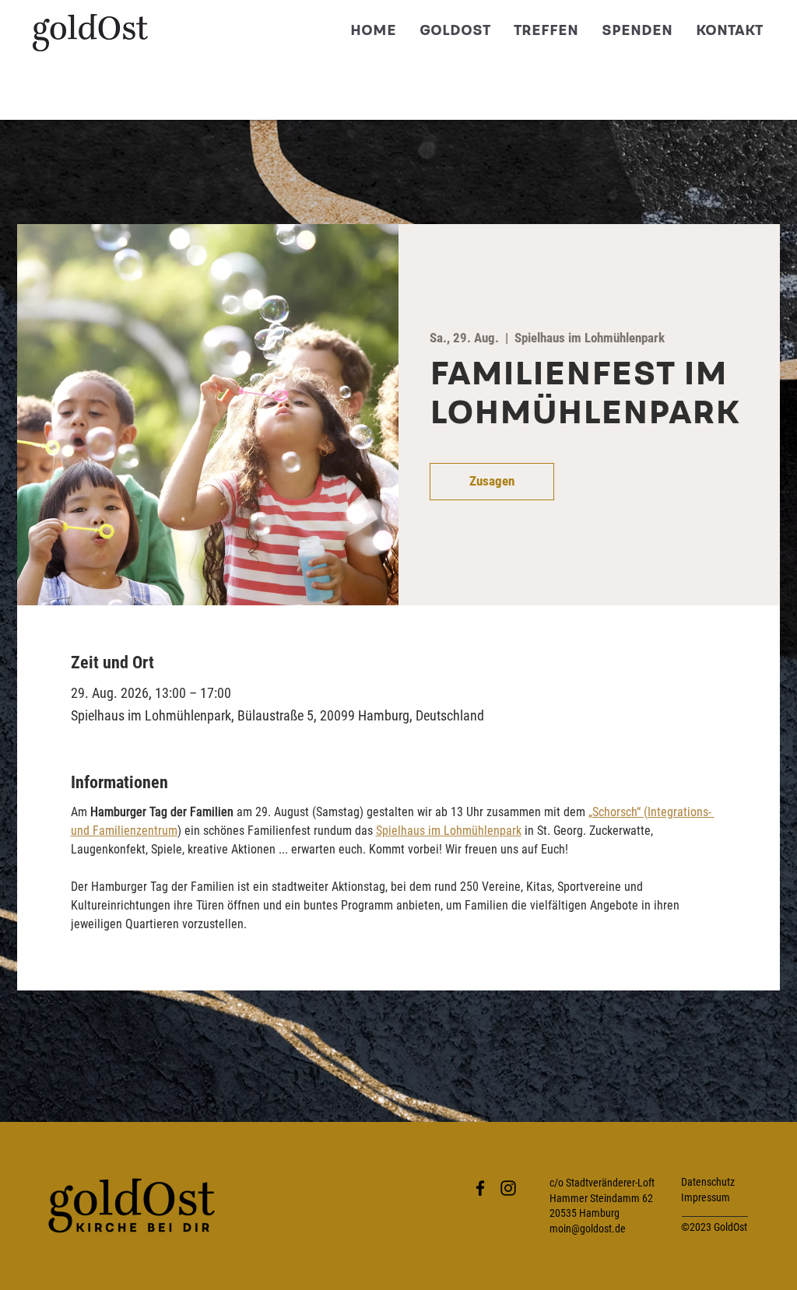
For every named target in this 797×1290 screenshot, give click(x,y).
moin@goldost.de (587, 1228)
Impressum (705, 1197)
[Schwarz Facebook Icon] (480, 1188)
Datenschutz (708, 1182)
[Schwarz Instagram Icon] (508, 1188)
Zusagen (491, 481)
